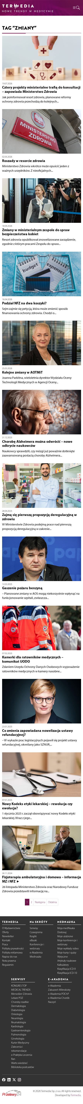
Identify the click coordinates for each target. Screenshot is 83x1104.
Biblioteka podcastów (22, 1067)
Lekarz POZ (17, 998)
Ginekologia (17, 1038)
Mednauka (35, 956)
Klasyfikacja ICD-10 (67, 973)
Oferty (5, 932)
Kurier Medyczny (20, 1042)
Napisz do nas (9, 956)
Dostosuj (61, 932)
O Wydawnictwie (11, 928)
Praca (5, 944)
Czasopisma (36, 932)
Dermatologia (18, 1006)
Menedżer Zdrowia (21, 993)
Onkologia (16, 1014)
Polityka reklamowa (12, 952)
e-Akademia (36, 952)
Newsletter (8, 936)
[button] (76, 8)
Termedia (76, 1095)
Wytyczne (62, 956)
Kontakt (6, 940)
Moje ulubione (65, 936)
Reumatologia (18, 1022)
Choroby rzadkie (20, 1002)
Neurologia (17, 1018)
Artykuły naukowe (66, 960)
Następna (40, 902)
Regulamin (8, 964)
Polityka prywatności (13, 948)
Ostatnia (52, 902)
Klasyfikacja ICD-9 (66, 969)
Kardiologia (17, 1026)
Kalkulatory (63, 964)
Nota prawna (9, 960)
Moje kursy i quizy (66, 952)
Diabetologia (18, 1010)
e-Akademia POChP (58, 993)
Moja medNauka (66, 928)
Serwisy (34, 928)
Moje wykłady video (68, 948)
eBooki (33, 940)
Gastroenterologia (20, 1030)
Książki (33, 936)
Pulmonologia (18, 1034)
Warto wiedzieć (19, 1063)
